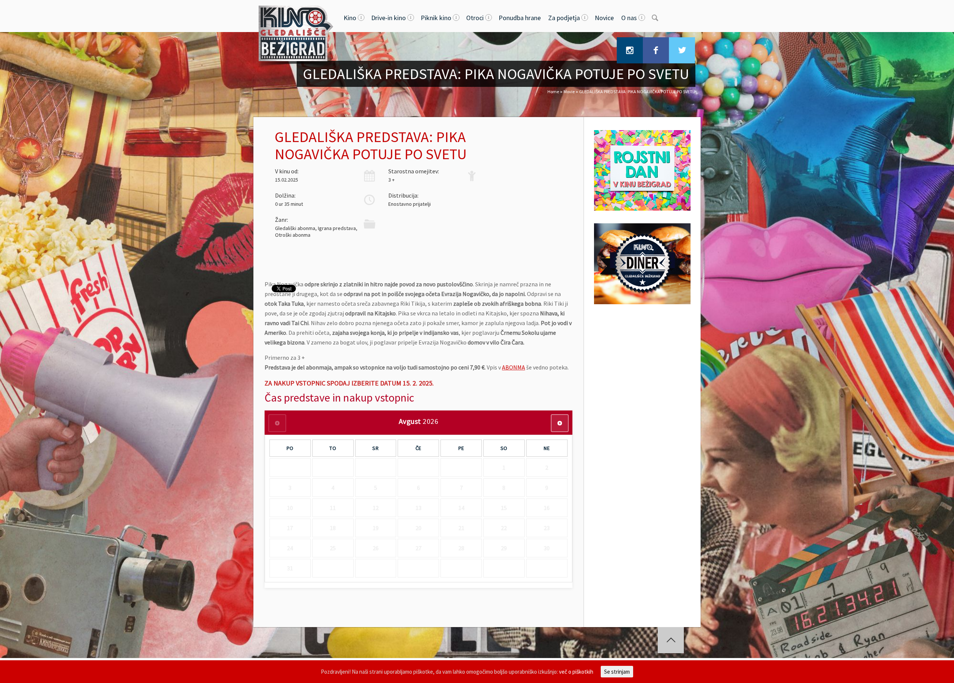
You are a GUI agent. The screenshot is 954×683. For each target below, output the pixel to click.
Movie (569, 91)
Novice (604, 17)
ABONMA (513, 367)
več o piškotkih (576, 671)
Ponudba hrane (520, 17)
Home (553, 91)
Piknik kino (436, 17)
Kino (350, 17)
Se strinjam (617, 671)
